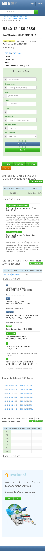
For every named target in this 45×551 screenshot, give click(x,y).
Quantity (8, 108)
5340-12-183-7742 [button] (26, 409)
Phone (7, 100)
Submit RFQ (39, 181)
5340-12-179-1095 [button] (10, 393)
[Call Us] (30, 181)
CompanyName (10, 84)
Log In (32, 4)
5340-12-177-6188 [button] (26, 389)
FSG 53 (8, 53)
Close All (6, 168)
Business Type (10, 125)
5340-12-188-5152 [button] (10, 385)
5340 (9, 274)
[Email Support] (32, 181)
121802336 (16, 274)
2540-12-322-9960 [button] (26, 385)
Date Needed (10, 133)
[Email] (9, 498)
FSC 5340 (17, 53)
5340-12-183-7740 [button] (10, 409)
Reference (9, 116)
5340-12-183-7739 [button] (26, 405)
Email (7, 92)
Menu (40, 4)
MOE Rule (31, 164)
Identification (19, 164)
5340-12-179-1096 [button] (26, 393)
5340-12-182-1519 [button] (10, 405)
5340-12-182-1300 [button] (26, 401)
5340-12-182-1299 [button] (10, 401)
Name (7, 76)
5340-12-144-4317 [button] (10, 389)
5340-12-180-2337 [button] (10, 397)
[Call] (17, 498)
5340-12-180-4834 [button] (26, 397)
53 (5, 274)
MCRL (8, 164)
